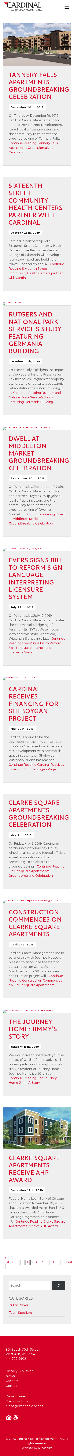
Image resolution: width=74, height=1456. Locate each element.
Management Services (24, 1406)
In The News (18, 1305)
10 (52, 1262)
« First (6, 1260)
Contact (12, 1386)
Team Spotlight (20, 1312)
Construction (17, 1401)
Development (17, 1396)
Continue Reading (33, 147)
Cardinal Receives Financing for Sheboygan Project (33, 704)
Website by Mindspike (37, 1448)
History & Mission (20, 1371)
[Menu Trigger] (67, 7)
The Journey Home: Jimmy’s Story (33, 1029)
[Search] (58, 1285)
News (10, 1376)
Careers (12, 1381)
